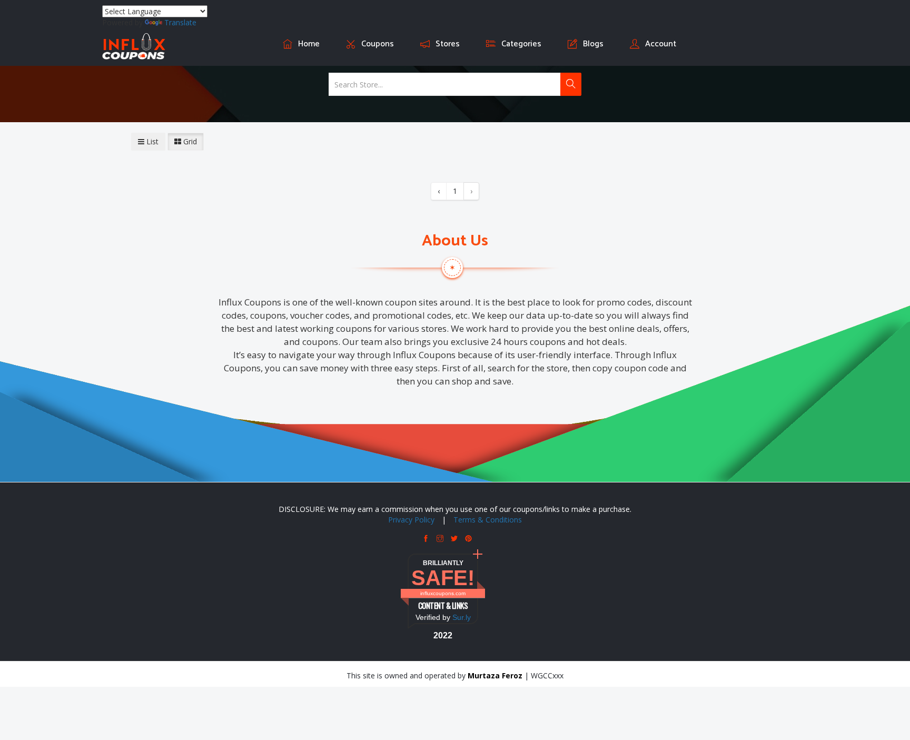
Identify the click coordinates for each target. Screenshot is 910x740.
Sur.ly (461, 617)
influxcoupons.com (443, 593)
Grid (189, 141)
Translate (180, 22)
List (151, 141)
